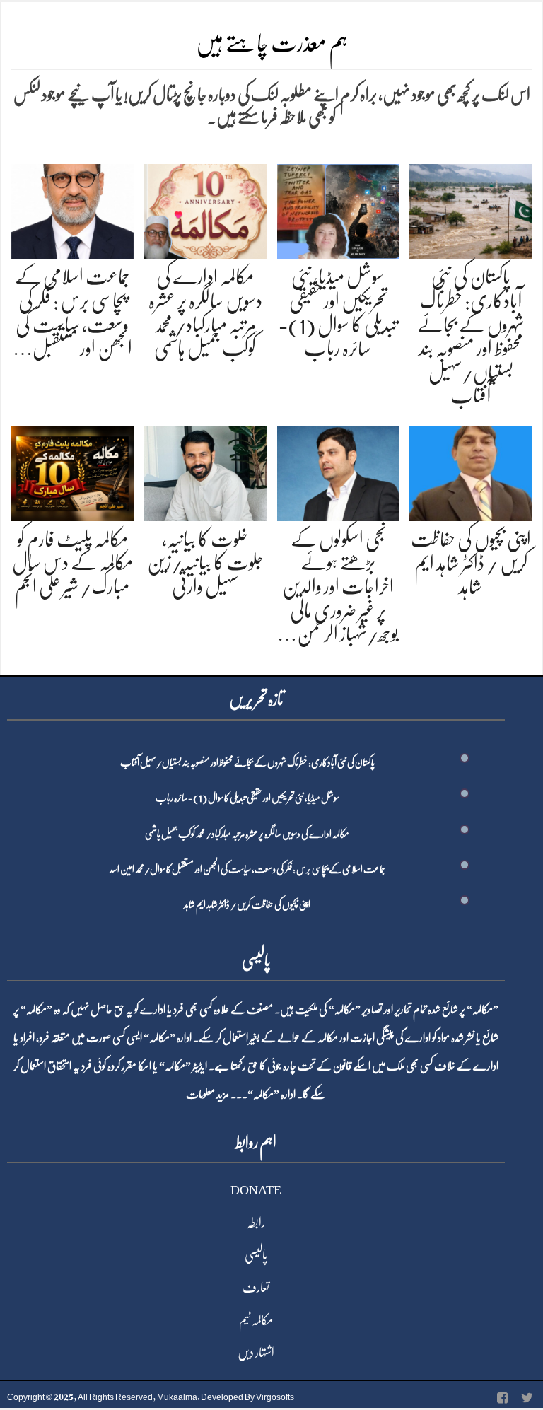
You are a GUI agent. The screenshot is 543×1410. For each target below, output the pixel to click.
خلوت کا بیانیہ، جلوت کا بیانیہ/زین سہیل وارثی (205, 563)
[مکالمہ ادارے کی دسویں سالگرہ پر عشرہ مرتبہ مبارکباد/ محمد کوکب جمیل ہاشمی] (205, 209)
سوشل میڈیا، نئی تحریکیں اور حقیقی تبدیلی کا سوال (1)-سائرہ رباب (247, 797)
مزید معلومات (207, 1095)
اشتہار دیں (256, 1352)
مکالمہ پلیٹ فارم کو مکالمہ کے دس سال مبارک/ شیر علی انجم (72, 563)
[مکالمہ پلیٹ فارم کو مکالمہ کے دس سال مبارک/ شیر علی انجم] (72, 471)
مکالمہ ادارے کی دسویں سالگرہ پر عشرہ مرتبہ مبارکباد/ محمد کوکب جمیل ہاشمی (247, 833)
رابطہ (256, 1222)
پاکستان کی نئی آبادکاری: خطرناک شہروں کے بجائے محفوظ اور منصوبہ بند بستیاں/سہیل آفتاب (247, 762)
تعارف (256, 1287)
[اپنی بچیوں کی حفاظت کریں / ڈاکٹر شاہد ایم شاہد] (470, 471)
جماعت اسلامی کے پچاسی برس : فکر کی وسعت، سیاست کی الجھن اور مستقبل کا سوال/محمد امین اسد (247, 869)
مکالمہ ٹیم (256, 1320)
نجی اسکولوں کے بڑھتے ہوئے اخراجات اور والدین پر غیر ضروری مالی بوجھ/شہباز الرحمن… (338, 587)
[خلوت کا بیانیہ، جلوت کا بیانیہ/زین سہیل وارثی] (205, 471)
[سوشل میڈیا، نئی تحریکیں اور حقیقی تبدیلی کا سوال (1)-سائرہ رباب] (338, 209)
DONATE (255, 1190)
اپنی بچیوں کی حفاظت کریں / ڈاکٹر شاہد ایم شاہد (471, 563)
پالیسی (256, 1255)
